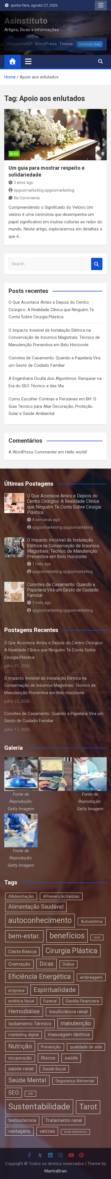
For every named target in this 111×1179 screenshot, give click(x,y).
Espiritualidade (55, 989)
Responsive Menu (101, 5)
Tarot (88, 1106)
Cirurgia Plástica (71, 951)
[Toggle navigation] (28, 61)
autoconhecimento (40, 920)
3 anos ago (23, 182)
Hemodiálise (24, 1011)
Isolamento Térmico (30, 1023)
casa (97, 937)
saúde (71, 1058)
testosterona (22, 1120)
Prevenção (51, 1047)
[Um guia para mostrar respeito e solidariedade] (55, 134)
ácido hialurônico (75, 1132)
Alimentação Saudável (35, 907)
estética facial (21, 1001)
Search (96, 264)
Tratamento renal (63, 1120)
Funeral (50, 1001)
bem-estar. (24, 936)
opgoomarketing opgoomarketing (44, 190)
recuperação (20, 1058)
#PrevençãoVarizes (61, 896)
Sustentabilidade (39, 1106)
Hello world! (76, 452)
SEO (13, 1092)
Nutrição (20, 1046)
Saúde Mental (27, 1080)
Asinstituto (26, 21)
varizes (47, 1131)
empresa (16, 990)
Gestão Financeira (82, 1001)
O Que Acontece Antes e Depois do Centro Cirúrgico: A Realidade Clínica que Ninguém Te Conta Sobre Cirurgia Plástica (51, 309)
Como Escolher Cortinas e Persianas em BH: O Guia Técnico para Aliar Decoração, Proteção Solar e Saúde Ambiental (52, 406)
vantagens (19, 1131)
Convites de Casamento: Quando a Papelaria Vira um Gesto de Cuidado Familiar (62, 590)
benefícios (67, 935)
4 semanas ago (46, 519)
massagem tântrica (69, 1034)
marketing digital (23, 1034)
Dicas (47, 964)
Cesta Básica (22, 951)
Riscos (48, 1058)
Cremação (19, 964)
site (30, 1093)
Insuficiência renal (68, 1011)
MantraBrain (55, 1171)
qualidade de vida (86, 1047)
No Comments (27, 198)
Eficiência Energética (39, 977)
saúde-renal (21, 1068)
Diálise (68, 964)
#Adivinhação (21, 896)
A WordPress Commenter (33, 452)
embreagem (91, 977)
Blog (14, 154)
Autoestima (91, 921)
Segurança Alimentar (75, 1081)
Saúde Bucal (54, 1069)
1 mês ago (41, 564)
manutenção (76, 1023)
